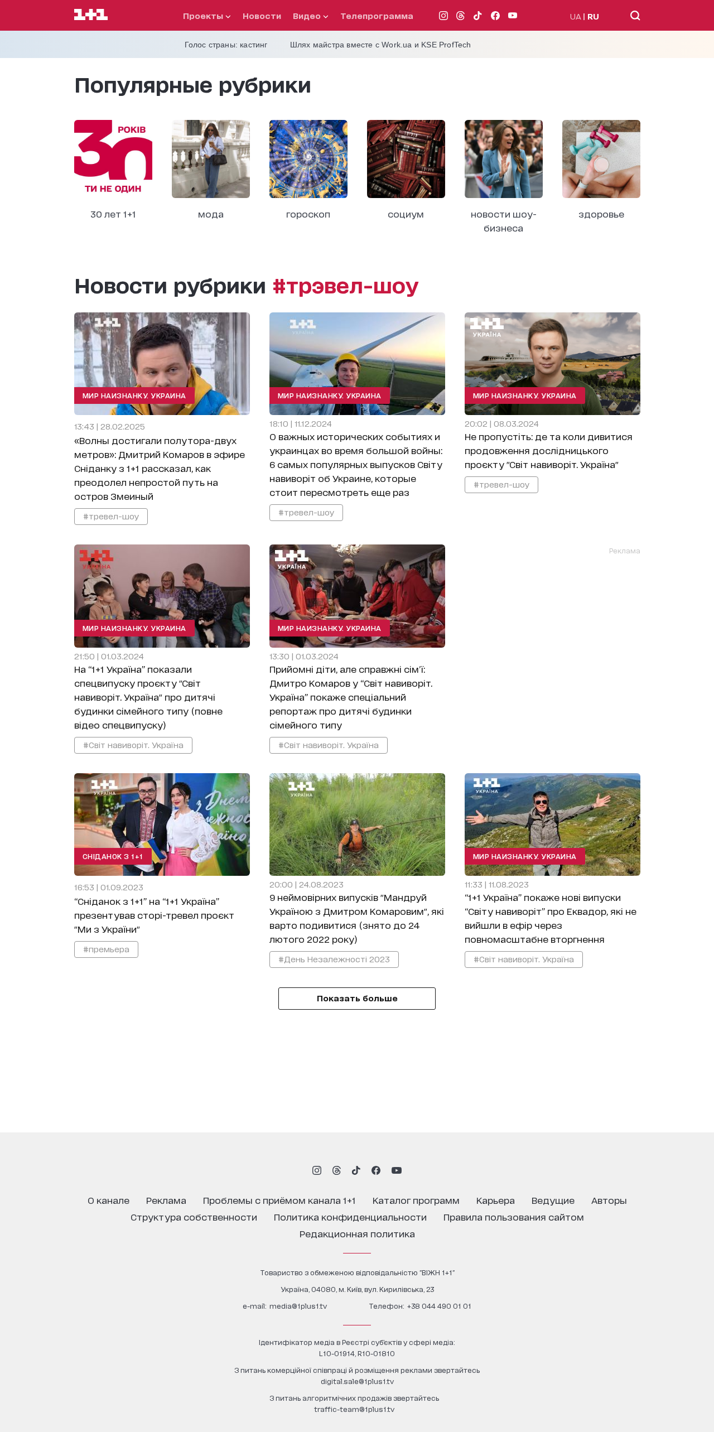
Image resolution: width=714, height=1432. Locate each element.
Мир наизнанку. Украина (134, 395)
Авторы (609, 1199)
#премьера (106, 948)
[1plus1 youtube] (397, 1170)
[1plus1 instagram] (316, 1170)
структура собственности (194, 1216)
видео (308, 15)
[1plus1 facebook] (376, 1170)
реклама (166, 1199)
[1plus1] (91, 15)
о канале (108, 1199)
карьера (495, 1199)
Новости (262, 15)
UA (575, 16)
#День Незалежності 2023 (334, 958)
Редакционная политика (357, 1233)
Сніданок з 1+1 (113, 856)
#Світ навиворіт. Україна (133, 744)
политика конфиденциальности (350, 1216)
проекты (204, 15)
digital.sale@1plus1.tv (357, 1381)
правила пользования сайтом (513, 1216)
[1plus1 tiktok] (356, 1170)
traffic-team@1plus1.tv (354, 1409)
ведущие (553, 1199)
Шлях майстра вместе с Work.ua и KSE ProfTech (380, 44)
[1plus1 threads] (336, 1170)
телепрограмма (376, 15)
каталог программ (416, 1199)
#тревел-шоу (111, 515)
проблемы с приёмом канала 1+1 (279, 1199)
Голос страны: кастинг (226, 44)
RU (593, 16)
